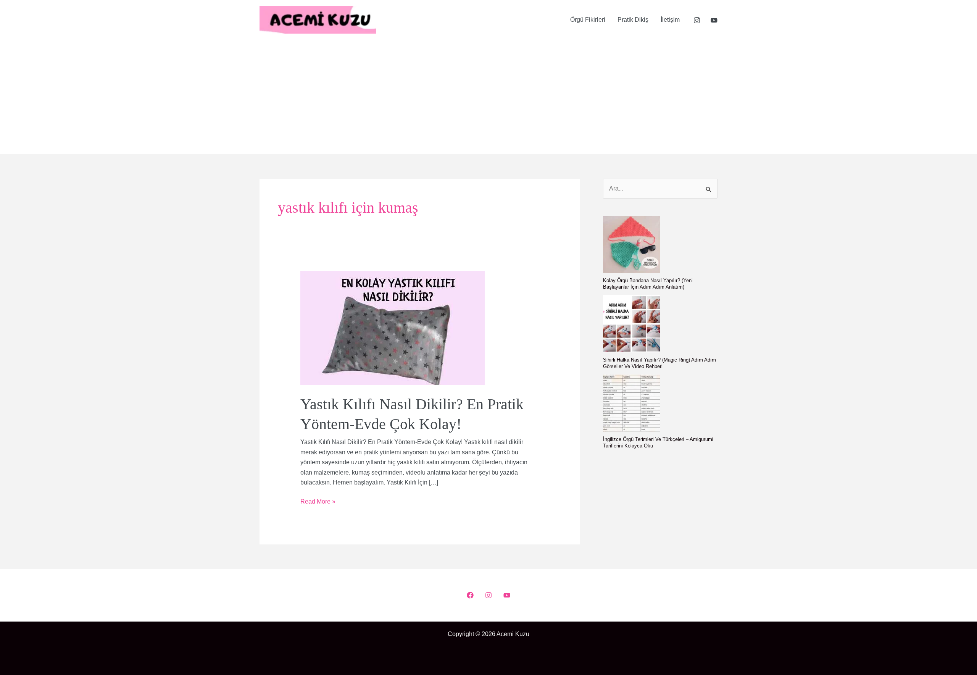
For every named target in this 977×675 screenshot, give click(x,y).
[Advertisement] (488, 97)
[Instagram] (696, 20)
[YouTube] (714, 20)
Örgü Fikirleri (587, 19)
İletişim (670, 19)
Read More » (317, 502)
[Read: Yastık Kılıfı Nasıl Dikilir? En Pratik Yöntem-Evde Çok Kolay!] (392, 328)
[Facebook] (470, 595)
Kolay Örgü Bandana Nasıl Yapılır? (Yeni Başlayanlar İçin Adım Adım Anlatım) (648, 284)
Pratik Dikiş (632, 19)
